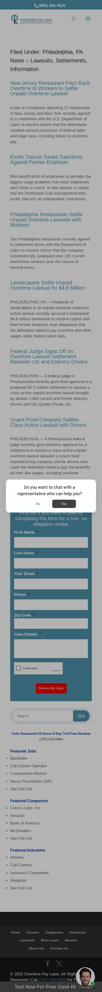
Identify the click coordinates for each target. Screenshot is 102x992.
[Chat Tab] (51, 496)
